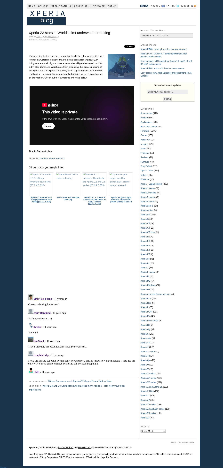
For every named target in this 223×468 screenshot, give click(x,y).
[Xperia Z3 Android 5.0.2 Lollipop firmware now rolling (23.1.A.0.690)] (41, 184)
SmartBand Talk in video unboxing (68, 198)
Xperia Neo (146, 303)
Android (144, 117)
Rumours (145, 162)
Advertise (190, 442)
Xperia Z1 (145, 395)
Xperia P (145, 307)
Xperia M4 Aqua (148, 285)
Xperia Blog (107, 17)
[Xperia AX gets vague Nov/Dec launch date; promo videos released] (121, 184)
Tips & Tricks (147, 170)
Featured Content (149, 126)
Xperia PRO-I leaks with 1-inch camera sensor (162, 68)
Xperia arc (145, 214)
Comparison (81, 6)
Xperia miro (146, 298)
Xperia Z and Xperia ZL (151, 387)
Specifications (61, 6)
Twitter (171, 6)
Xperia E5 (145, 254)
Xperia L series (148, 272)
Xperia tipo (146, 360)
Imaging (144, 144)
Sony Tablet (146, 166)
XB (32, 37)
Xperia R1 (145, 325)
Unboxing (43, 158)
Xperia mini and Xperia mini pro (155, 294)
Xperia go (145, 259)
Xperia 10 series (148, 192)
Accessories (146, 113)
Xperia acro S (147, 206)
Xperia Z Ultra (147, 391)
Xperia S (145, 334)
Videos (34, 40)
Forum (112, 6)
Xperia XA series (148, 378)
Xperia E (145, 236)
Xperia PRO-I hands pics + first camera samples (164, 49)
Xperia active (147, 210)
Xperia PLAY (147, 312)
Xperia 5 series (148, 197)
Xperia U (145, 365)
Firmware (99, 6)
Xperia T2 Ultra (148, 351)
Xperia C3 (145, 223)
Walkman (145, 179)
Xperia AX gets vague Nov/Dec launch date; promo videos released (121, 199)
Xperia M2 (145, 281)
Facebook (156, 6)
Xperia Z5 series (148, 413)
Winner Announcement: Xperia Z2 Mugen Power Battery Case (80, 381)
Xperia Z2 (145, 400)
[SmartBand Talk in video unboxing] (68, 184)
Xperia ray (145, 329)
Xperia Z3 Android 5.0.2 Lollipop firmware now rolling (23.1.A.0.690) (41, 199)
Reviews (145, 157)
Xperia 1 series (148, 188)
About (173, 442)
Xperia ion (145, 263)
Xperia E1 (145, 241)
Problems (145, 153)
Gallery (43, 6)
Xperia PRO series (149, 320)
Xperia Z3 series (48, 40)
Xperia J (144, 267)
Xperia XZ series (148, 382)
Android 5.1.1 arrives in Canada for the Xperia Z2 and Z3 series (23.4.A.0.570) (94, 200)
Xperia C (145, 219)
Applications (146, 122)
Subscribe (187, 6)
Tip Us (143, 6)
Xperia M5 (145, 289)
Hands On (145, 140)
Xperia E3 (145, 245)
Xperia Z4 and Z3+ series (153, 409)
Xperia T (145, 347)
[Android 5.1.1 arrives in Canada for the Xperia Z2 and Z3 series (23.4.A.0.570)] (94, 184)
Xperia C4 (145, 228)
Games (144, 135)
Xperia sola (146, 338)
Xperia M (145, 276)
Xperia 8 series (148, 201)
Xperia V (145, 369)
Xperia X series (148, 373)
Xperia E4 (145, 250)
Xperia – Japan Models (151, 184)
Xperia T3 (145, 356)
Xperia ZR (145, 417)
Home (31, 6)
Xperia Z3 (60, 158)
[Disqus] (83, 248)
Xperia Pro (146, 316)
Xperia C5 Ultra (148, 232)
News (143, 148)
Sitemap (3, 467)
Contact (181, 442)
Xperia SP (145, 342)
